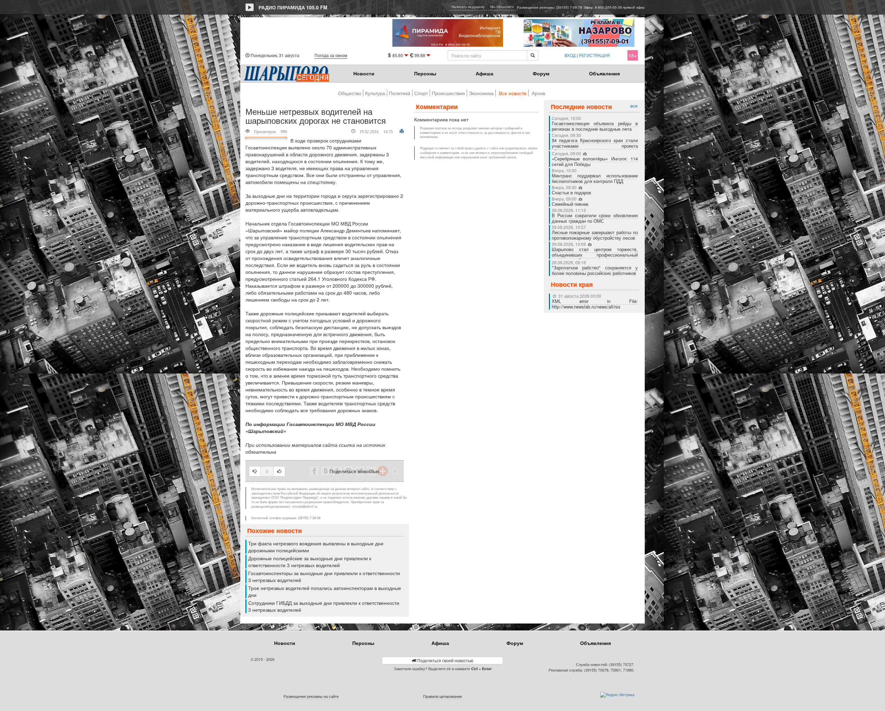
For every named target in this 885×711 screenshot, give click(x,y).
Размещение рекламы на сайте (311, 696)
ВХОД (570, 55)
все (634, 105)
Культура (375, 93)
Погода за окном (331, 55)
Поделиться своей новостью (444, 660)
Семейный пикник (570, 204)
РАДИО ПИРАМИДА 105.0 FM (293, 7)
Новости (363, 73)
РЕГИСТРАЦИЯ (594, 55)
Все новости (513, 93)
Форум (541, 73)
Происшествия (448, 93)
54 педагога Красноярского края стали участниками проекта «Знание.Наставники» (595, 146)
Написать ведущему (468, 6)
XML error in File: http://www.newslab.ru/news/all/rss (595, 304)
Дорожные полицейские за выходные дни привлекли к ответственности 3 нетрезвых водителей (309, 562)
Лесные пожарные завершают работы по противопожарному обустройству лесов (595, 235)
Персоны (425, 73)
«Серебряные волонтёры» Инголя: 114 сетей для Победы (595, 161)
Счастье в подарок (571, 192)
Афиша (484, 73)
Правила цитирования (442, 696)
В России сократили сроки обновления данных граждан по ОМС (595, 218)
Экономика (481, 93)
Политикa (399, 93)
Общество (349, 93)
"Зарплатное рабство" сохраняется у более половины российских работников (595, 270)
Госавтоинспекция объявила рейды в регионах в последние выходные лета (595, 126)
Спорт (421, 93)
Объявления (604, 73)
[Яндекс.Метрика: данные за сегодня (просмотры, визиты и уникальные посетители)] (617, 695)
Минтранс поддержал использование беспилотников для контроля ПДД (595, 178)
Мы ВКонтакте (502, 6)
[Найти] (533, 55)
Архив (538, 93)
